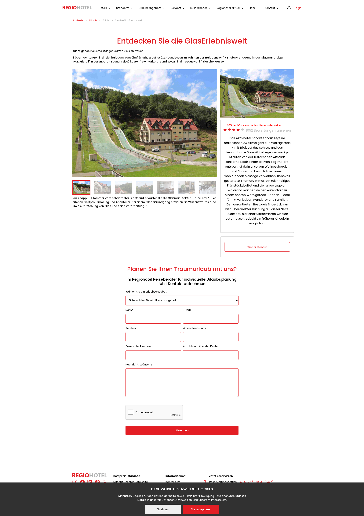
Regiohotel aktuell (228, 8)
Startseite (77, 20)
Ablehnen (163, 509)
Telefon (131, 328)
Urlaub (93, 20)
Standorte (122, 8)
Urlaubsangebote (150, 8)
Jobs (252, 8)
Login (298, 8)
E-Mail (187, 310)
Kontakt (270, 8)
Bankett (176, 8)
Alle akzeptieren (201, 509)
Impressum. (219, 500)
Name (129, 310)
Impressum (173, 482)
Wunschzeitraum (194, 328)
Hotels (103, 8)
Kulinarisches (198, 8)
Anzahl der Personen (139, 346)
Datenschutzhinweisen (177, 500)
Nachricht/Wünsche (139, 364)
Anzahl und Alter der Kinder (200, 346)
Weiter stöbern (257, 247)
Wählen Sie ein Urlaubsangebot (146, 292)
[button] (209, 124)
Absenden (182, 430)
